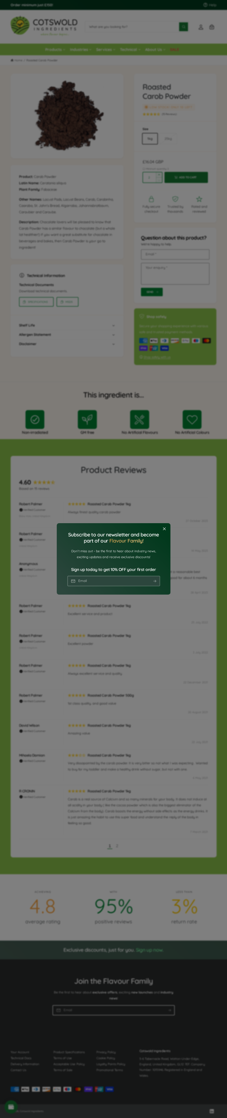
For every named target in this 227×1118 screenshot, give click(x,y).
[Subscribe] (154, 581)
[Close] (164, 529)
